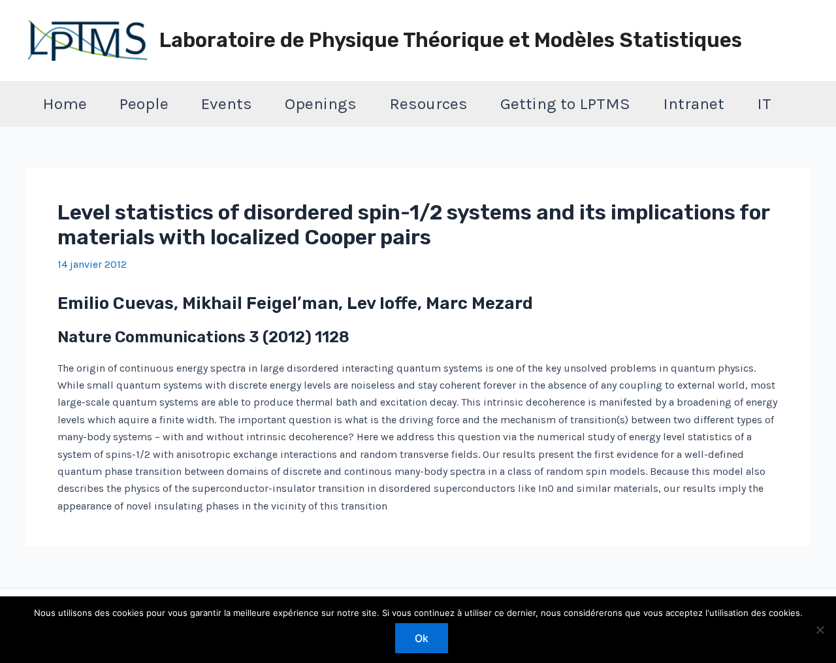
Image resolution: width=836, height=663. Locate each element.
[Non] (819, 629)
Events (226, 103)
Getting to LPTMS (565, 103)
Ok (421, 638)
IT (764, 103)
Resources (428, 103)
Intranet (693, 103)
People (144, 103)
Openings (321, 103)
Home (64, 103)
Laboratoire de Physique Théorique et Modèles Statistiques (450, 40)
